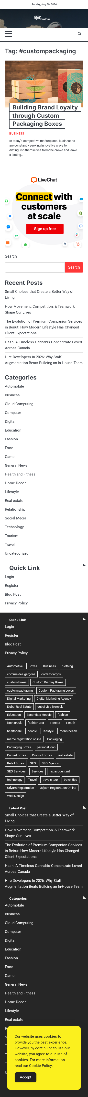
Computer (13, 413)
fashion (62, 715)
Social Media (15, 518)
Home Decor (15, 483)
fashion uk (14, 723)
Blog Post (13, 594)
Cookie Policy (40, 1066)
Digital (10, 421)
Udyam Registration (20, 788)
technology (14, 779)
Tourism (11, 536)
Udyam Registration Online (58, 788)
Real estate (14, 500)
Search (11, 256)
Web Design (15, 796)
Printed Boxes (16, 755)
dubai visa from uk (50, 706)
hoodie (32, 731)
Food (9, 448)
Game (9, 456)
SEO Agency (50, 763)
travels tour (50, 779)
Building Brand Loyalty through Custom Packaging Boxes (45, 115)
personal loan (46, 747)
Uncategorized (16, 553)
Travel (10, 544)
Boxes (33, 666)
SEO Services (16, 771)
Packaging (54, 739)
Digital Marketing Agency (53, 698)
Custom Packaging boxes (56, 690)
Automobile (14, 386)
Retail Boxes (15, 763)
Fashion (11, 439)
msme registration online (24, 739)
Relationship (15, 509)
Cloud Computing (19, 404)
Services (38, 771)
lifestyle (48, 731)
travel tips (70, 779)
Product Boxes (42, 755)
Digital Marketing (19, 698)
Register (11, 585)
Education (13, 430)
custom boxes (17, 682)
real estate (65, 755)
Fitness (55, 723)
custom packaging (20, 690)
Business (16, 133)
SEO (33, 763)
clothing (67, 666)
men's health (68, 731)
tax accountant (59, 771)
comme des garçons (21, 674)
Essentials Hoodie (39, 715)
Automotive (15, 666)
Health (70, 723)
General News (16, 465)
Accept (25, 1077)
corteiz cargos (51, 674)
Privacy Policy (16, 603)
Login (9, 577)
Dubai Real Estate (19, 706)
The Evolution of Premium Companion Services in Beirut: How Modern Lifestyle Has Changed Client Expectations (43, 327)
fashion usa (36, 723)
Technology (14, 527)
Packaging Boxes (19, 747)
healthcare (14, 731)
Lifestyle (12, 492)
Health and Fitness (20, 474)
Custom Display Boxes (48, 682)
